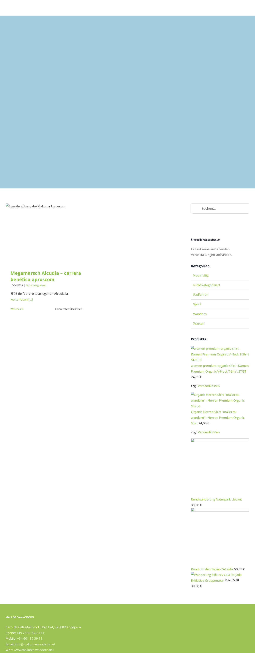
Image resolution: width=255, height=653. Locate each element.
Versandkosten (209, 386)
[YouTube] (202, 224)
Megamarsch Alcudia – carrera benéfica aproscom (46, 227)
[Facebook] (192, 224)
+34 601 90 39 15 (29, 638)
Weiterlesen (17, 309)
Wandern (200, 314)
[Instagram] (197, 224)
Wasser (198, 323)
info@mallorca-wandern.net (35, 644)
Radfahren (201, 294)
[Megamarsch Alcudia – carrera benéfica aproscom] (46, 234)
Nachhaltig (201, 275)
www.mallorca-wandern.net (34, 650)
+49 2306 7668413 (30, 633)
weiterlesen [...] (21, 299)
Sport (197, 304)
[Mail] (207, 224)
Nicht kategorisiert (36, 285)
